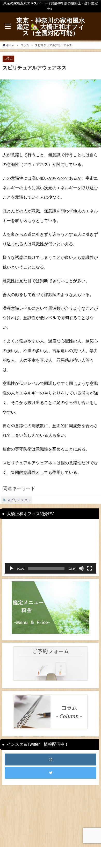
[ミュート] (81, 568)
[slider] (46, 568)
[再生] (11, 568)
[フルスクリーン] (89, 568)
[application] (50, 548)
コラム (8, 58)
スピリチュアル (19, 500)
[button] (50, 547)
